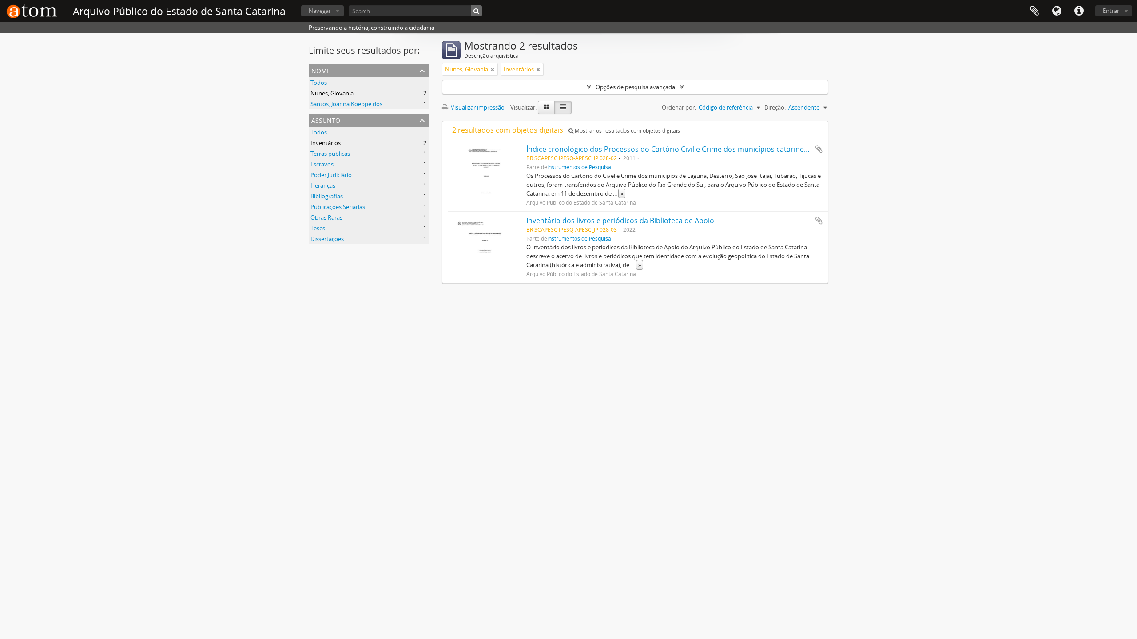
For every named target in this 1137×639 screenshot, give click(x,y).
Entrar (1111, 11)
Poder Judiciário (331, 175)
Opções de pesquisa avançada (635, 87)
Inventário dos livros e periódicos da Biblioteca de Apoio (620, 220)
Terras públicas (330, 154)
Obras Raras (326, 217)
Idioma (1057, 11)
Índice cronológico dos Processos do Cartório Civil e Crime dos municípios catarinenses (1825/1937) (693, 149)
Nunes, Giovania (332, 93)
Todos (318, 83)
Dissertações (327, 239)
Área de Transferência (1034, 11)
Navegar (320, 11)
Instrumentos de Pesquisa (579, 166)
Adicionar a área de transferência (819, 149)
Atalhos (1079, 11)
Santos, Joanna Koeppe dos (346, 104)
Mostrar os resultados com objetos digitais (626, 130)
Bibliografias (326, 196)
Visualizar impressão (477, 107)
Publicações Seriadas (337, 207)
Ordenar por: (679, 107)
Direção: (775, 107)
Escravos (322, 164)
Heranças (322, 185)
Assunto (325, 120)
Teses (317, 228)
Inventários (325, 143)
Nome (320, 70)
